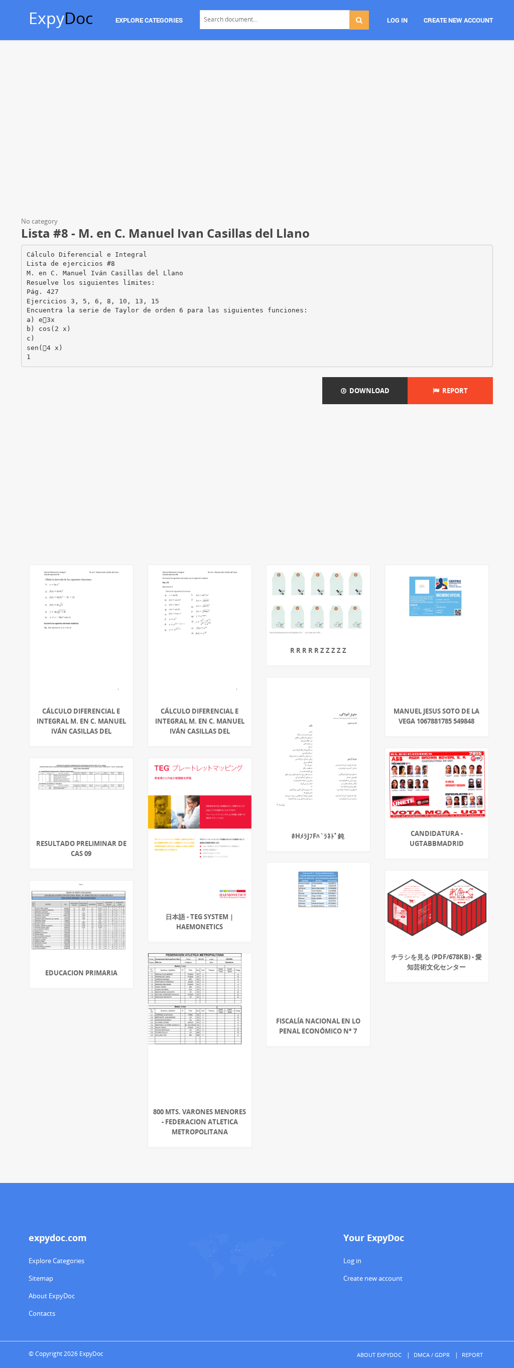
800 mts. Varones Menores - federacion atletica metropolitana (199, 1121)
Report (453, 390)
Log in (352, 1260)
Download (368, 390)
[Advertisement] (257, 130)
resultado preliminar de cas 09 (81, 848)
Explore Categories (56, 1260)
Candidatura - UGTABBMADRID (437, 838)
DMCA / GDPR (432, 1354)
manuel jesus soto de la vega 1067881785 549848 (436, 716)
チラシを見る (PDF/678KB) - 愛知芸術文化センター (436, 961)
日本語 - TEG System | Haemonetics (199, 921)
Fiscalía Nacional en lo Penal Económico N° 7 (318, 1026)
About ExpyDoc (52, 1295)
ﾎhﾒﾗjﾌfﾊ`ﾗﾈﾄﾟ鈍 (318, 835)
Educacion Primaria (81, 972)
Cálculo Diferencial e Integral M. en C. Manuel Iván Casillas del (81, 721)
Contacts (42, 1313)
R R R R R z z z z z (318, 650)
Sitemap (41, 1278)
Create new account (373, 1278)
